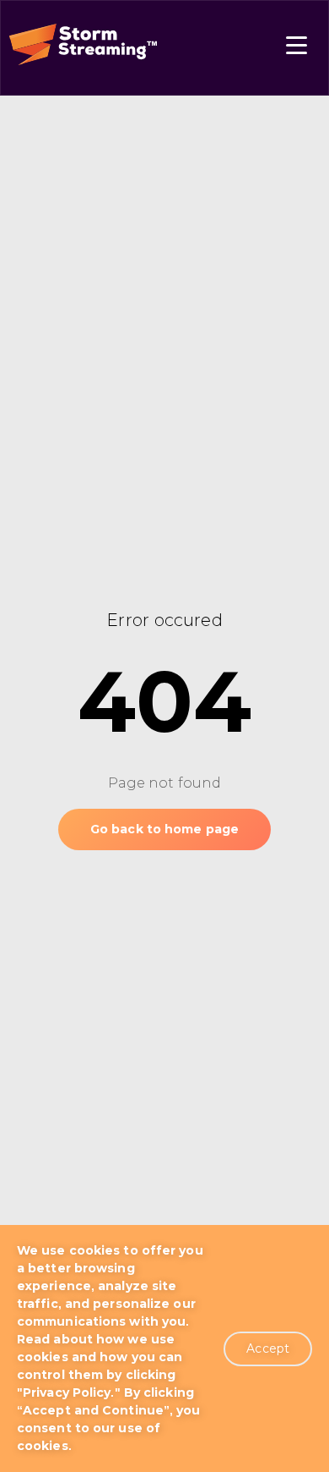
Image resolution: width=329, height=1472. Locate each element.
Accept (267, 1348)
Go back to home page (164, 829)
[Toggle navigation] (296, 48)
